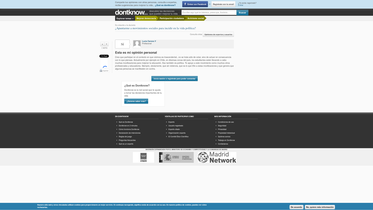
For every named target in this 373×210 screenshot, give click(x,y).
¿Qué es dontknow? (165, 5)
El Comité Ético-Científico (178, 136)
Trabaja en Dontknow (226, 140)
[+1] (104, 63)
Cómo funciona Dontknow (129, 129)
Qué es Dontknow (126, 122)
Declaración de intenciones (129, 133)
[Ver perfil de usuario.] (137, 44)
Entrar (240, 5)
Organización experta (176, 133)
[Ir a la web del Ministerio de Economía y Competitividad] (176, 157)
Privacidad (222, 129)
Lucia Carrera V (149, 41)
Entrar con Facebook (197, 4)
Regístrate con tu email (223, 4)
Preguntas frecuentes (127, 140)
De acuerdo (296, 207)
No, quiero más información (320, 207)
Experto (171, 122)
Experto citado (174, 129)
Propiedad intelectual (226, 133)
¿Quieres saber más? (136, 101)
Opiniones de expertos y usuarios (218, 34)
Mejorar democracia (146, 18)
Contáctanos (223, 143)
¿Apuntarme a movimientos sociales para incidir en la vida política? (155, 28)
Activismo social (196, 18)
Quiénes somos (224, 136)
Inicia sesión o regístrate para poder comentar (174, 78)
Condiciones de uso (226, 122)
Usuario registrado (175, 125)
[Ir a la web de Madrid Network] (217, 157)
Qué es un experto (126, 143)
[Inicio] (132, 12)
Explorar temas (125, 18)
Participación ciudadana (172, 18)
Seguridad (222, 125)
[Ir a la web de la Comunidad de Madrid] (143, 157)
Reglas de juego (125, 136)
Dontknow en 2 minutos (128, 125)
